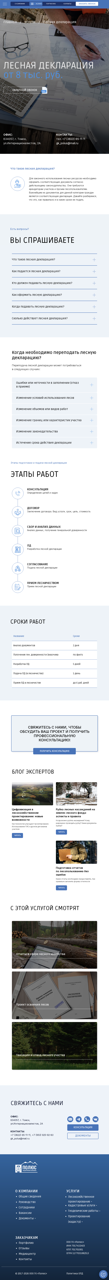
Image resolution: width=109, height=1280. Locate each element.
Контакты (25, 1259)
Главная (10, 22)
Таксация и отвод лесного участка (40, 1055)
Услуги (29, 22)
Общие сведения (30, 1196)
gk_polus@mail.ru (67, 143)
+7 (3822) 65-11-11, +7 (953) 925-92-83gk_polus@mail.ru (32, 1135)
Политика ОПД (74, 1273)
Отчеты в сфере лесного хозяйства (40, 954)
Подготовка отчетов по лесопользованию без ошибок (72, 871)
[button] (87, 4)
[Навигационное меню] (5, 4)
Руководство (27, 1202)
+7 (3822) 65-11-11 (73, 139)
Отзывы (24, 1248)
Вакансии (25, 1213)
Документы (26, 1218)
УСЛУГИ (72, 1191)
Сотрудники (27, 1207)
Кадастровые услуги (81, 1205)
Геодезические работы (83, 1211)
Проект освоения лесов (32, 1004)
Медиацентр (27, 1254)
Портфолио (26, 1243)
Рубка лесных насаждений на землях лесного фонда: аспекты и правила (75, 813)
